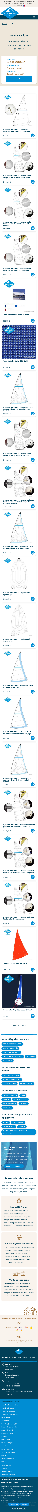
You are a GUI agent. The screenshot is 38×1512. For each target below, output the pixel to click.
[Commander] (33, 135)
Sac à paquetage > (7, 1449)
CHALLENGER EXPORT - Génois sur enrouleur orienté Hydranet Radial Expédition (18, 779)
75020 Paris (9, 1369)
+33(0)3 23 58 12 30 (12, 1383)
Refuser (24, 1504)
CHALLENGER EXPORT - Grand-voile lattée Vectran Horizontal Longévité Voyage (19, 826)
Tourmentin (7, 1061)
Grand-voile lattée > (8, 1408)
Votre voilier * (11, 59)
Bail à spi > (4, 1455)
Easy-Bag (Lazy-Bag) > (9, 1424)
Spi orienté (31, 1057)
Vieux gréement (8, 1127)
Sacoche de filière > (8, 1452)
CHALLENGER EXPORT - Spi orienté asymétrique (16, 640)
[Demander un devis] (19, 1285)
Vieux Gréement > (7, 1459)
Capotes (22, 1127)
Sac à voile (7, 1108)
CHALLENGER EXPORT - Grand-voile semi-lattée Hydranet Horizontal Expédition (17, 177)
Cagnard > (5, 1437)
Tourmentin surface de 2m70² (15, 964)
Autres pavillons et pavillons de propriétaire (15, 1132)
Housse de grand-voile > (9, 1427)
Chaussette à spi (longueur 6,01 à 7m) (18, 1010)
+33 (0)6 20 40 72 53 (13, 1386)
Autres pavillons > (7, 1471)
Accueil (4, 24)
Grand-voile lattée (10, 1048)
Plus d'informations (19, 1508)
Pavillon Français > (7, 1443)
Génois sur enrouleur (11, 1052)
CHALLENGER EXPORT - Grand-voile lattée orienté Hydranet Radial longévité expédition (19, 872)
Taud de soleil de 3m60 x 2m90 (15, 361)
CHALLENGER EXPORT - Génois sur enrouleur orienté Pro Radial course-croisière (18, 409)
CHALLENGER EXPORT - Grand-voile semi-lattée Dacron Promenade (17, 269)
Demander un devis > (13, 1166)
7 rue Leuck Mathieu (12, 1367)
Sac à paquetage (9, 1104)
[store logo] (10, 14)
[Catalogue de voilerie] (19, 1249)
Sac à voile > (5, 1440)
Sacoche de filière (20, 1099)
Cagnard (23, 1104)
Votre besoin (11, 71)
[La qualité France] (19, 1213)
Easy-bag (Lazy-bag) (11, 1075)
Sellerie (5, 1122)
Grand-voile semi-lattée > (10, 1405)
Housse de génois (9, 1084)
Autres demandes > (8, 1474)
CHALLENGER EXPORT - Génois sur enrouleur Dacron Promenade (18, 686)
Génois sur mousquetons (12, 1057)
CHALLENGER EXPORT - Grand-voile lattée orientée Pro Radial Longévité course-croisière (19, 501)
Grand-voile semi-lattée (12, 1044)
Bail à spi (6, 1099)
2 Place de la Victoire (12, 1375)
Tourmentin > (6, 1421)
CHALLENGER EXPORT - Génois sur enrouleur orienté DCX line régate (18, 547)
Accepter (14, 1504)
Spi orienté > (5, 1418)
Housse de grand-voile (11, 1079)
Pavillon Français (10, 1095)
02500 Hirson (9, 1378)
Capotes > (4, 1468)
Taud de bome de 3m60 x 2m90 (16, 315)
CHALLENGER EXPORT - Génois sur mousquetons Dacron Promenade (16, 130)
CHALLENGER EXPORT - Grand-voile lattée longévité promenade (19, 918)
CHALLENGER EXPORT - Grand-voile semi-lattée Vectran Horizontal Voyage (17, 223)
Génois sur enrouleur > (9, 1411)
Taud (23, 1095)
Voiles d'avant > (6, 1465)
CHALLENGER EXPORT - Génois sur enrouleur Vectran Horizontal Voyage (18, 733)
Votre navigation (13, 65)
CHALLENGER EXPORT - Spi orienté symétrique (16, 594)
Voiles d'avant (18, 1122)
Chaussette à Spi (26, 1084)
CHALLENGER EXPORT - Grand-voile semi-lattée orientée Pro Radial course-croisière (17, 455)
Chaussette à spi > (7, 1433)
